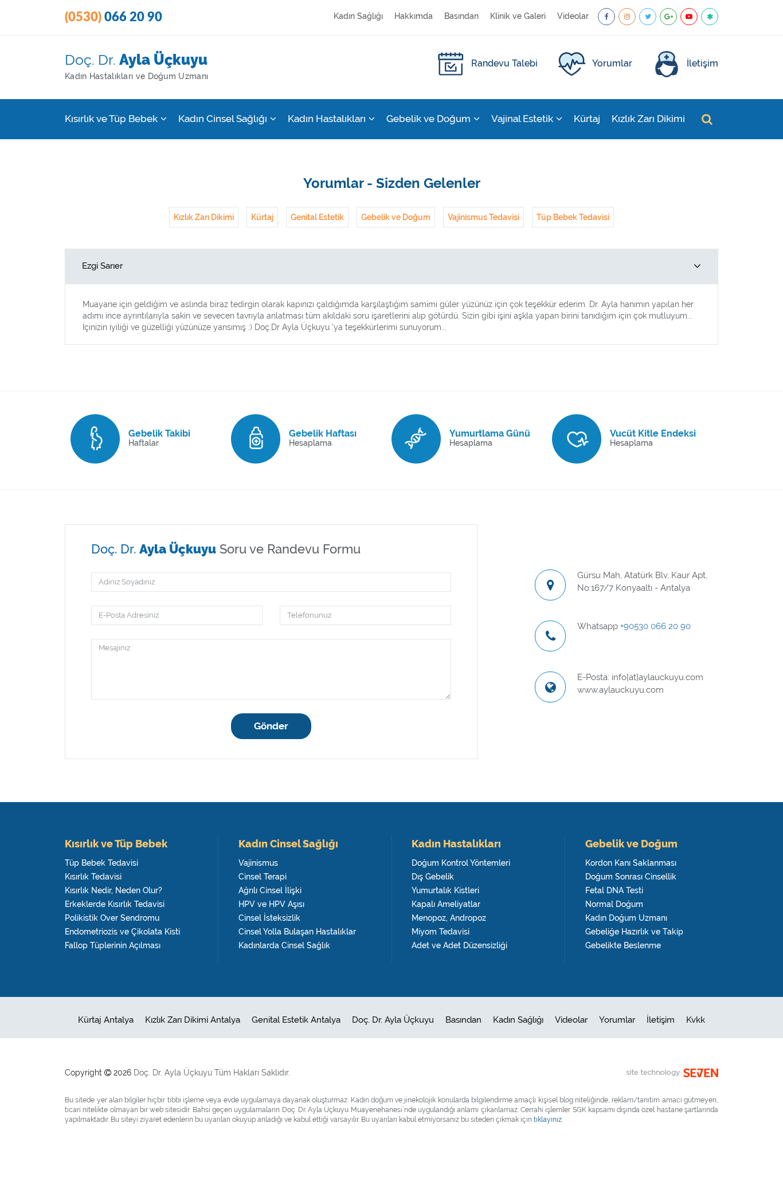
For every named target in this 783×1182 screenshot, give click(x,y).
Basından (461, 16)
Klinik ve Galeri (518, 16)
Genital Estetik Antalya (296, 1020)
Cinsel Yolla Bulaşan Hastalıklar (297, 931)
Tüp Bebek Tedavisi (573, 217)
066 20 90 (113, 17)
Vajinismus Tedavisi (483, 217)
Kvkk (695, 1020)
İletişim (702, 63)
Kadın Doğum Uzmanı (626, 917)
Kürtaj (587, 118)
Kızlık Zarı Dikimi (648, 118)
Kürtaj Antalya (106, 1020)
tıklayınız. (548, 1120)
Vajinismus (258, 862)
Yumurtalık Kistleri (445, 890)
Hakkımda (413, 16)
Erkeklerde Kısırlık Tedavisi (115, 904)
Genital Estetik (317, 217)
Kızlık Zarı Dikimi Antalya (192, 1020)
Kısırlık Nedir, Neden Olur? (113, 890)
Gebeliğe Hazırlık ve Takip (634, 931)
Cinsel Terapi (262, 876)
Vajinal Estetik (522, 118)
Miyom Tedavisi (440, 931)
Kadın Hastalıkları (327, 118)
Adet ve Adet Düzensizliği (459, 945)
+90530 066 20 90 (655, 626)
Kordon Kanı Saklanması (630, 862)
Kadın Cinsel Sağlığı (222, 118)
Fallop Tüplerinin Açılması (112, 945)
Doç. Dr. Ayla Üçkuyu (393, 1020)
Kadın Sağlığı (358, 16)
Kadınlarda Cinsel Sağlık (284, 945)
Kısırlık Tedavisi (93, 876)
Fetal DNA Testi (614, 890)
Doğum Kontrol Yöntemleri (461, 862)
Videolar (573, 16)
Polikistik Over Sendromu (112, 917)
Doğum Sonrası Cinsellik (630, 876)
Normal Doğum (614, 904)
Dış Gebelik (433, 876)
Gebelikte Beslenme (623, 945)
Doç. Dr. (136, 66)
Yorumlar (612, 63)
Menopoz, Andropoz (449, 917)
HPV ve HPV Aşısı (271, 904)
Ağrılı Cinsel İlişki (270, 890)
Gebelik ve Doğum (428, 118)
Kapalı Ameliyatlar (446, 904)
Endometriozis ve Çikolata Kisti (122, 931)
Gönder (271, 726)
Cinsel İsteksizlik (269, 917)
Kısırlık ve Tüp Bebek (111, 118)
